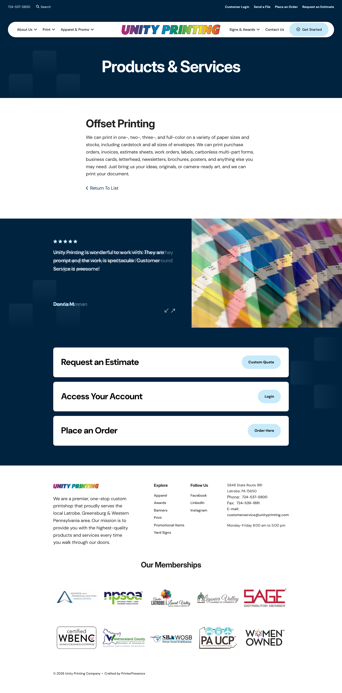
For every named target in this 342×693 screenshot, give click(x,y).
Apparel (160, 495)
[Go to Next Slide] (173, 311)
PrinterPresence (133, 673)
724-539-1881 (248, 503)
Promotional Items (169, 525)
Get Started (312, 29)
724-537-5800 (19, 7)
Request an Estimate (318, 7)
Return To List (104, 188)
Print (47, 29)
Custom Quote (261, 362)
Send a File (262, 7)
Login (269, 396)
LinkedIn (197, 502)
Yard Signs (162, 532)
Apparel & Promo (75, 29)
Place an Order (286, 7)
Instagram (199, 510)
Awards (160, 502)
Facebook (199, 495)
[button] (43, 7)
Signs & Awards (242, 29)
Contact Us (274, 29)
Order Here (264, 430)
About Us (24, 29)
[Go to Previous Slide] (167, 310)
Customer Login (237, 7)
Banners (161, 510)
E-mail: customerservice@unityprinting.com (258, 512)
